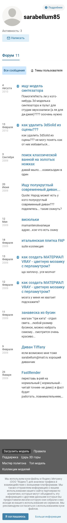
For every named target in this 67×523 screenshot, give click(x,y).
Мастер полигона (14, 463)
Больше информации (48, 516)
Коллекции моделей (16, 469)
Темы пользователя (49, 70)
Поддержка (10, 457)
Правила (40, 451)
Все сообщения (14, 70)
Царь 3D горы (31, 457)
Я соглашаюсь (15, 516)
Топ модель (37, 463)
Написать (18, 38)
